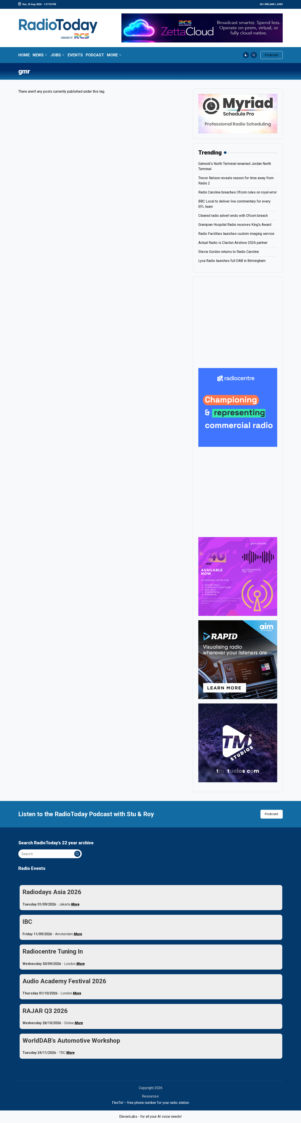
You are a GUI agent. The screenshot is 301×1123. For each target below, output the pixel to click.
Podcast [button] (271, 814)
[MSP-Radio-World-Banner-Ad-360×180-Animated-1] (237, 113)
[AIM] (237, 659)
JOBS (280, 4)
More (75, 904)
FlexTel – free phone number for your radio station (150, 1103)
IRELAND (270, 4)
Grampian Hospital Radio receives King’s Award (234, 225)
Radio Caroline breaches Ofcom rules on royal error (237, 192)
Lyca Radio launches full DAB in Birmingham (232, 261)
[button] (271, 55)
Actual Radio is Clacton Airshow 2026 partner (233, 243)
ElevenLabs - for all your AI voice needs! (150, 1116)
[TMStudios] (237, 742)
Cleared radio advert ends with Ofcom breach (233, 216)
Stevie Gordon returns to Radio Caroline (228, 252)
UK (261, 4)
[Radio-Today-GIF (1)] (237, 407)
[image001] (237, 576)
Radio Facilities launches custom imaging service (236, 234)
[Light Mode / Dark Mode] (246, 55)
